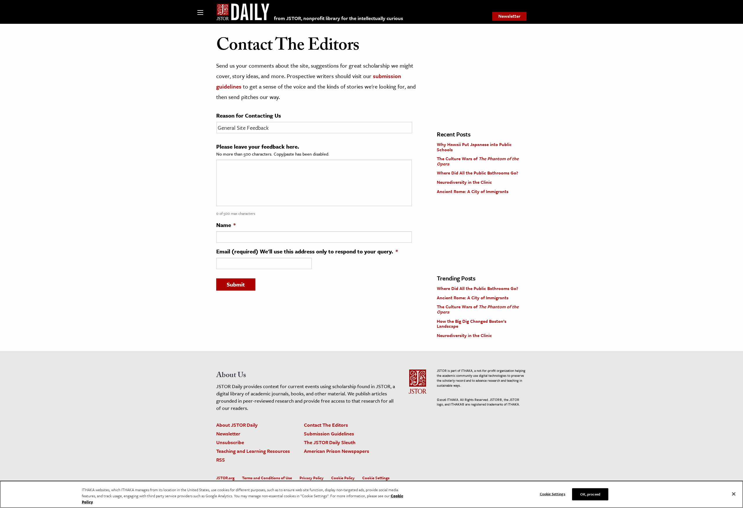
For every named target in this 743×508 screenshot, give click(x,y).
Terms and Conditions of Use (267, 478)
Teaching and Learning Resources (253, 451)
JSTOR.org (225, 478)
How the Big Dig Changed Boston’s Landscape (471, 323)
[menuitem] (509, 16)
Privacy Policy (312, 478)
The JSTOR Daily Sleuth (330, 442)
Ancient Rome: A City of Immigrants (472, 191)
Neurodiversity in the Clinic (464, 182)
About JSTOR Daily (237, 424)
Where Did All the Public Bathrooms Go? (477, 173)
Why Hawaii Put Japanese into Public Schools (474, 147)
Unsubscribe (230, 442)
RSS (220, 459)
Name (226, 225)
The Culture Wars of (478, 161)
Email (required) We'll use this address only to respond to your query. (307, 251)
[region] (371, 494)
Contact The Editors (326, 424)
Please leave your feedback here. (257, 146)
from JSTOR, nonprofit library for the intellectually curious (338, 18)
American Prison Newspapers (336, 451)
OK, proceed (590, 493)
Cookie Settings (375, 478)
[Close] (733, 493)
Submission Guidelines (329, 433)
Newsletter (509, 16)
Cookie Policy (343, 478)
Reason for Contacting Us (248, 115)
